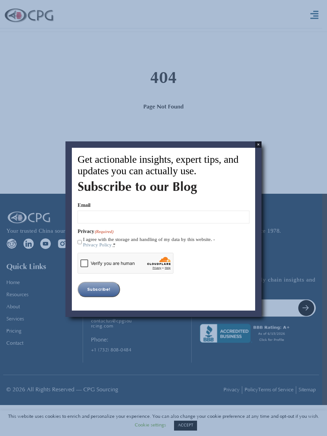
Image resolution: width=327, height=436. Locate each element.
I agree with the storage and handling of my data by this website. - (149, 242)
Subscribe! (98, 289)
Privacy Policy (97, 244)
